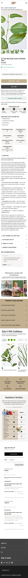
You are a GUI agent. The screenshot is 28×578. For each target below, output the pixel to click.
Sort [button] (5, 459)
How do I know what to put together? (11, 325)
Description (5, 155)
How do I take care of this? (8, 320)
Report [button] (18, 491)
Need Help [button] (3, 547)
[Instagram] (9, 562)
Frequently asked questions (9, 247)
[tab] (19, 465)
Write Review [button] (13, 454)
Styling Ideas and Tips (8, 239)
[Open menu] (3, 3)
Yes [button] (15, 491)
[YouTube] (12, 562)
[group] (13, 448)
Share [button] (21, 491)
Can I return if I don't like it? (8, 315)
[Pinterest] (6, 562)
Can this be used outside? (8, 305)
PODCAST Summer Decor (10, 8)
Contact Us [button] (4, 543)
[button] (14, 64)
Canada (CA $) (5, 570)
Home (2, 8)
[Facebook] (1, 562)
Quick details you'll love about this (10, 116)
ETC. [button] (2, 552)
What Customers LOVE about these (11, 235)
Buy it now (14, 86)
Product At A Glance (8, 243)
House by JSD (5, 575)
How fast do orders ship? (7, 310)
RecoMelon (3, 337)
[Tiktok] (4, 562)
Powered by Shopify (16, 575)
